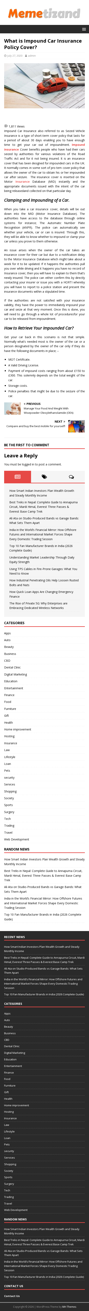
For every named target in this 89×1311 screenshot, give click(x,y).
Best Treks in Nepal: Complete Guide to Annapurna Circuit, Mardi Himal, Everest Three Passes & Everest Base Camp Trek (43, 506)
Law (7, 750)
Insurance (21, 181)
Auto (7, 640)
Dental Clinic (12, 667)
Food (7, 702)
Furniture (10, 709)
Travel (8, 832)
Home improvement (17, 729)
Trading (9, 825)
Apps (7, 633)
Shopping (10, 791)
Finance (9, 695)
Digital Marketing (15, 674)
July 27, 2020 (14, 55)
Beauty (9, 647)
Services (9, 784)
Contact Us (12, 1296)
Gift (6, 715)
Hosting (9, 736)
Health (8, 722)
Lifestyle (9, 757)
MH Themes (69, 1307)
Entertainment (13, 688)
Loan (7, 764)
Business (10, 654)
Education (10, 681)
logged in (28, 464)
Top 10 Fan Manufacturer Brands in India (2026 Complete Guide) (44, 994)
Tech (7, 819)
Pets (7, 770)
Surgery (9, 812)
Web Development (16, 839)
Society (9, 798)
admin (32, 55)
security (9, 777)
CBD (7, 661)
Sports (8, 805)
